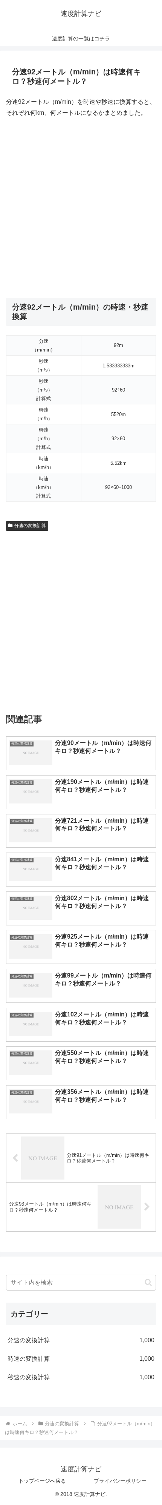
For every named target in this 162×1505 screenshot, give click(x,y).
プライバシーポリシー (120, 1481)
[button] (148, 1282)
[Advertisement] (81, 208)
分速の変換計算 (30, 525)
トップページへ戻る (42, 1481)
